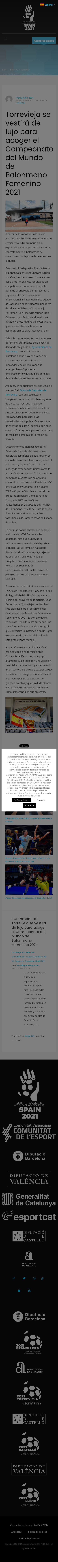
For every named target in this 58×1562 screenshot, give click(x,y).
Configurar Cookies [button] (21, 800)
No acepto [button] (29, 805)
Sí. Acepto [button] (41, 800)
